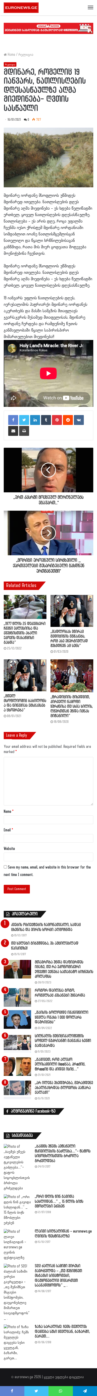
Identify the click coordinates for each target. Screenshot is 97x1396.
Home (11, 54)
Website (9, 849)
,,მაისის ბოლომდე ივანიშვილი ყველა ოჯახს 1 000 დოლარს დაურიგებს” (61, 1017)
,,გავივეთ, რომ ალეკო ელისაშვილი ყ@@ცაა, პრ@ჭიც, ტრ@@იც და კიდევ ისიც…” (60, 1064)
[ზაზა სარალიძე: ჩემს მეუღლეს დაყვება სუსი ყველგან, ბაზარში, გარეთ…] (17, 1342)
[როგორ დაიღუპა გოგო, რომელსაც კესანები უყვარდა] (17, 997)
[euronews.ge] (21, 7)
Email (8, 830)
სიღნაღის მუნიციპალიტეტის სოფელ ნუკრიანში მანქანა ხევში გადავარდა (63, 1041)
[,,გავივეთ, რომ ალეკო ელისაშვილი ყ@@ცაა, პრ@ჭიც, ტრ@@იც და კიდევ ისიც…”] (17, 1066)
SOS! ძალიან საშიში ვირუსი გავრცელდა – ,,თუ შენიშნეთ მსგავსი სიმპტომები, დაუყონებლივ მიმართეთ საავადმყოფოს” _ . (58, 1275)
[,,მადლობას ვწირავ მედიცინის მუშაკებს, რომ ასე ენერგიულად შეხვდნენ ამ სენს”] (71, 611)
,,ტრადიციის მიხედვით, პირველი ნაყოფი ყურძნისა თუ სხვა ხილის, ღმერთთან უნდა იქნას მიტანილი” (71, 706)
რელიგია (25, 54)
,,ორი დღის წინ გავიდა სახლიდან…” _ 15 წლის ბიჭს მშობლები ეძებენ (59, 1201)
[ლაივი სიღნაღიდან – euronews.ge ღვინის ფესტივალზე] (17, 1244)
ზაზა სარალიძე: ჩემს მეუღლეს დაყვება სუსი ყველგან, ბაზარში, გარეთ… (62, 1332)
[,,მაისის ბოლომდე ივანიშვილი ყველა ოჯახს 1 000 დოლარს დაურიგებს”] (17, 1019)
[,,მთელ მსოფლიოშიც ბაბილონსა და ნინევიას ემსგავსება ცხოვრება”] (25, 675)
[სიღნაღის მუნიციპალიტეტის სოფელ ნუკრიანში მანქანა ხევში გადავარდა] (17, 1043)
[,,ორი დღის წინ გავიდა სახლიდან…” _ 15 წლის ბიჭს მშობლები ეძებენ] (17, 1210)
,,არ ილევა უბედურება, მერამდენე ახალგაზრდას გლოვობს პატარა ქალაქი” (64, 1088)
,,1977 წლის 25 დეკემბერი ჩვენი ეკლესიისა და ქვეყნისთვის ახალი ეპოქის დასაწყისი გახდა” (25, 633)
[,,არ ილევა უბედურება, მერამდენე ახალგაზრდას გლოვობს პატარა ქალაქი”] (17, 1090)
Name (8, 811)
